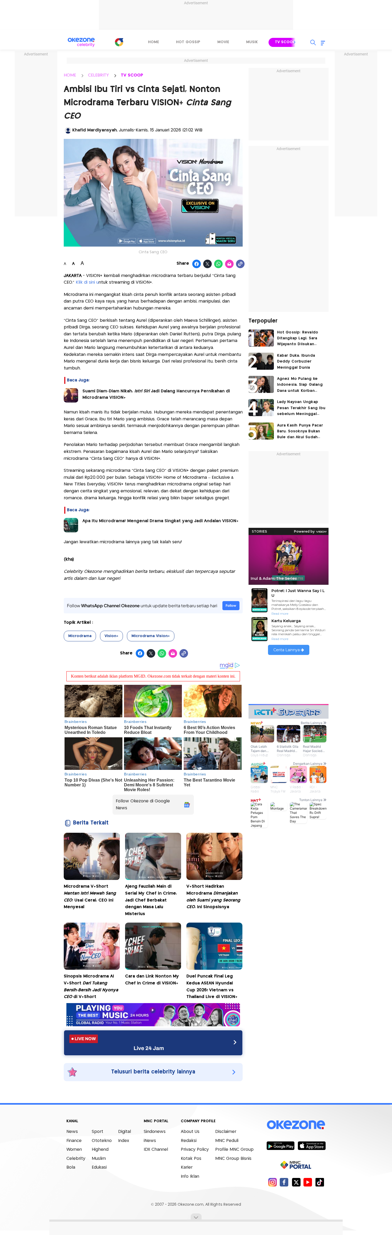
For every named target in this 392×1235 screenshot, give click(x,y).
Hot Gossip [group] (188, 42)
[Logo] (119, 42)
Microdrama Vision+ (150, 636)
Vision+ (111, 636)
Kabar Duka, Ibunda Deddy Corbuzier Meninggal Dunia (296, 361)
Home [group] (153, 42)
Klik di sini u (87, 282)
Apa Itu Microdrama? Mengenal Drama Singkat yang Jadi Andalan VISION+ (161, 521)
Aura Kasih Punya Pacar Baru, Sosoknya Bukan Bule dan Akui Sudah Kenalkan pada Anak (300, 432)
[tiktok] (319, 1182)
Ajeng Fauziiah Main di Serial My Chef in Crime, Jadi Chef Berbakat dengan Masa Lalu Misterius (151, 900)
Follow (231, 606)
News (72, 1132)
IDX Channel (156, 1150)
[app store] (312, 1145)
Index (123, 1141)
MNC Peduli (226, 1141)
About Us (190, 1132)
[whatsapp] (218, 264)
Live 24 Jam (149, 1048)
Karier (187, 1167)
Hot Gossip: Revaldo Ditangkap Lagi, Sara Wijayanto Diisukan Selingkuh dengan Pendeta (297, 339)
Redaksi (189, 1141)
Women (74, 1150)
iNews (150, 1141)
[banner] (153, 1025)
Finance (74, 1141)
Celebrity (75, 1159)
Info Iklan (190, 1176)
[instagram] (272, 1182)
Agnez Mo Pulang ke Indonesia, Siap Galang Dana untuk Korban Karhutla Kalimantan (300, 385)
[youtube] (307, 1182)
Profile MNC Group (234, 1150)
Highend (100, 1150)
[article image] (261, 338)
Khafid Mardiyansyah (94, 130)
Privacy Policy (195, 1150)
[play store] (280, 1145)
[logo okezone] (296, 1125)
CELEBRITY (98, 75)
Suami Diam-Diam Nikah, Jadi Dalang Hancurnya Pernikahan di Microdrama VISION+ (156, 394)
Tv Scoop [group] (285, 42)
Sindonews (155, 1132)
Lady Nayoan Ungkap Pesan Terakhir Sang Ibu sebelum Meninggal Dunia (301, 408)
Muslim (99, 1159)
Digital (124, 1132)
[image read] (71, 395)
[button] (294, 42)
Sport (97, 1132)
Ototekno (102, 1141)
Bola (70, 1167)
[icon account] (68, 130)
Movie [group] (223, 42)
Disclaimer (225, 1132)
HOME (70, 75)
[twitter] (296, 1182)
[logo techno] (81, 42)
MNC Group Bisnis (233, 1159)
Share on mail (229, 264)
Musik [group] (252, 42)
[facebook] (284, 1182)
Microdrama (79, 636)
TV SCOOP (132, 75)
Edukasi (99, 1167)
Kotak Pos (191, 1159)
